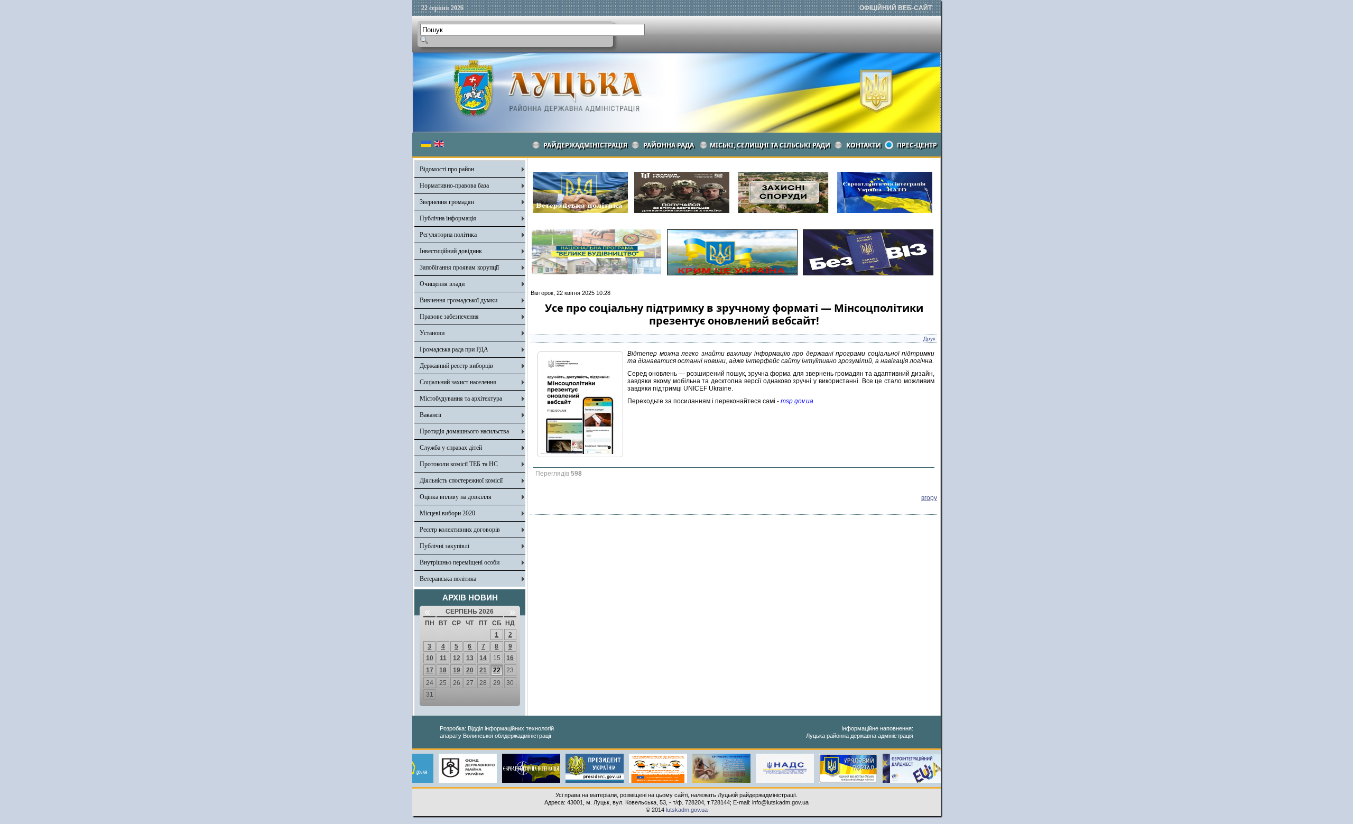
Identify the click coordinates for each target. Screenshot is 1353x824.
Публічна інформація (448, 218)
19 (456, 670)
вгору (929, 498)
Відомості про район (447, 169)
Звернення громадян (447, 202)
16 (510, 658)
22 (497, 670)
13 (470, 658)
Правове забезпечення (449, 316)
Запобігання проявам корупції (459, 267)
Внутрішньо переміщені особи (459, 562)
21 (483, 670)
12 (456, 658)
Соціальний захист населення (458, 382)
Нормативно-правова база (454, 185)
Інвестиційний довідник (451, 251)
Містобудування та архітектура (461, 398)
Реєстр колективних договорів (460, 529)
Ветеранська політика (448, 578)
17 (429, 670)
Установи (432, 333)
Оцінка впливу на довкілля (456, 497)
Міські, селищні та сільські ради (770, 145)
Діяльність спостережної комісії (461, 480)
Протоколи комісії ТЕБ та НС (459, 464)
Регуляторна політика (448, 234)
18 (443, 670)
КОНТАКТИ (863, 145)
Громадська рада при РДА (454, 349)
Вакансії (430, 415)
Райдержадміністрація (585, 145)
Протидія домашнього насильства (464, 431)
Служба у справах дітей (451, 447)
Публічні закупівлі (444, 546)
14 (483, 658)
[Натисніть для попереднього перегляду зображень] (580, 455)
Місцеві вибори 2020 (447, 513)
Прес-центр (917, 145)
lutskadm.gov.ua (687, 810)
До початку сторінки (1315, 809)
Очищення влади (442, 284)
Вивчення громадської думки (458, 300)
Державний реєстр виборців (456, 365)
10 (429, 658)
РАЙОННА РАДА (668, 145)
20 (470, 670)
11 (443, 658)
